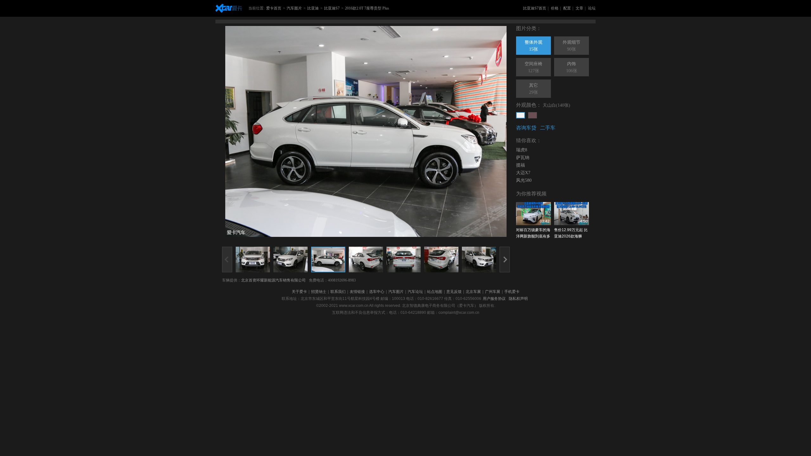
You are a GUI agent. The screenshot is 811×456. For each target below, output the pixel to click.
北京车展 (473, 291)
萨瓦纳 (522, 157)
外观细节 (571, 46)
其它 (533, 89)
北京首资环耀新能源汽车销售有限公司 (273, 280)
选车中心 (376, 291)
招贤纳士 (318, 291)
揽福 (520, 165)
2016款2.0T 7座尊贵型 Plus (367, 8)
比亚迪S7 (332, 8)
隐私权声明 (518, 298)
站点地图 (434, 291)
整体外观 (533, 46)
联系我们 (338, 291)
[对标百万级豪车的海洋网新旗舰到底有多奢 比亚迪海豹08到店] (533, 213)
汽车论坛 (415, 291)
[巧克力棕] (532, 115)
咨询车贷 (526, 127)
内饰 (571, 67)
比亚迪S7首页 (534, 8)
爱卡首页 (273, 8)
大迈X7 (523, 172)
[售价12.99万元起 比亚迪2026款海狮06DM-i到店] (571, 213)
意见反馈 (454, 291)
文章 (579, 8)
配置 (567, 8)
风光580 (524, 180)
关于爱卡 (299, 291)
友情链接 (357, 291)
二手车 (547, 127)
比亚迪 (313, 8)
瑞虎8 (521, 150)
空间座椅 (533, 67)
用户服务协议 (494, 298)
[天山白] (520, 115)
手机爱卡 (512, 291)
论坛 (592, 8)
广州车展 (492, 291)
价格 (555, 8)
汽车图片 (294, 8)
